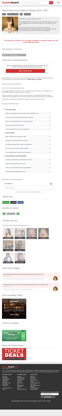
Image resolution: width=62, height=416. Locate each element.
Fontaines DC (5, 385)
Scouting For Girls (6, 382)
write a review (37, 192)
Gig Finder (32, 386)
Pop (21, 14)
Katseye (19, 376)
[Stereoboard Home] (10, 3)
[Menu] (58, 2)
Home (4, 14)
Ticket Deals (33, 384)
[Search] (51, 2)
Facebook (20, 202)
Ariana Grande (20, 378)
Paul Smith (19, 386)
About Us (32, 376)
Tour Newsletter (34, 389)
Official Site (6, 202)
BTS (18, 384)
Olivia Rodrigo (20, 385)
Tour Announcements (35, 385)
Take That (4, 376)
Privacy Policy (48, 371)
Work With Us (33, 377)
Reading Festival (21, 377)
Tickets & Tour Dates (13, 14)
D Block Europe (6, 378)
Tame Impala (5, 380)
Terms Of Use (55, 371)
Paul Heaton (5, 384)
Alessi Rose (27, 14)
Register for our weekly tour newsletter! (50, 392)
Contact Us (32, 378)
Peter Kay (4, 381)
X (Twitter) (13, 202)
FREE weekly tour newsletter (35, 79)
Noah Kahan (5, 377)
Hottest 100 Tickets (21, 389)
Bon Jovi (19, 381)
